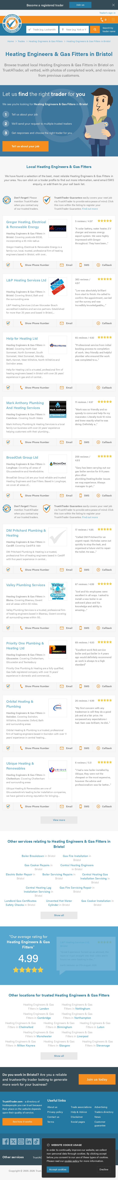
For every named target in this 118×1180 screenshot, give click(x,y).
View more (59, 820)
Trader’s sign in (107, 12)
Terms (50, 1121)
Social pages (78, 1121)
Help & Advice (79, 1112)
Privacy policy (55, 1112)
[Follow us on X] (13, 1141)
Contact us (53, 1117)
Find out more (90, 208)
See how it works (22, 1121)
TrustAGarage (40, 1157)
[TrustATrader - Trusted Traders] (12, 18)
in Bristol (38, 856)
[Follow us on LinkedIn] (29, 1141)
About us (52, 1107)
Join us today (97, 1079)
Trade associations (81, 1107)
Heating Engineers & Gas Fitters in (38, 1006)
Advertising (100, 1107)
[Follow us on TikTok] (36, 1141)
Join (80, 4)
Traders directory (103, 1112)
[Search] (95, 29)
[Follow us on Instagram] (21, 1141)
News (97, 1117)
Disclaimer (77, 1117)
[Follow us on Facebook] (5, 1141)
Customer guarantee (100, 1123)
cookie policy (72, 1161)
